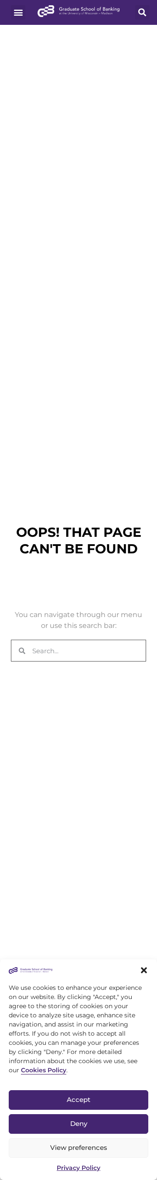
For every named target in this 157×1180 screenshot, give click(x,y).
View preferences (78, 1147)
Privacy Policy (78, 1168)
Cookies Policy (43, 1070)
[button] (144, 970)
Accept (78, 1099)
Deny (78, 1123)
